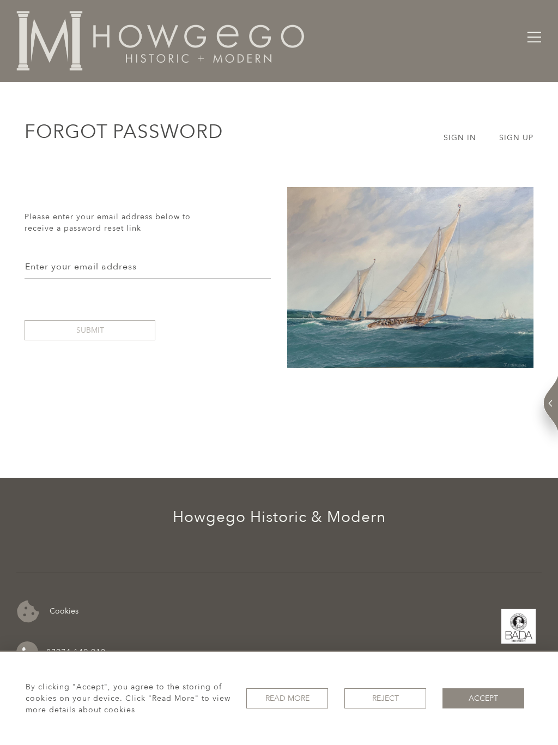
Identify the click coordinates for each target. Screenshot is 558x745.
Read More (287, 698)
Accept (483, 698)
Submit (90, 330)
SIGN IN (460, 138)
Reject (385, 698)
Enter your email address (81, 267)
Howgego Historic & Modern (279, 517)
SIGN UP (516, 138)
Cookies (62, 610)
